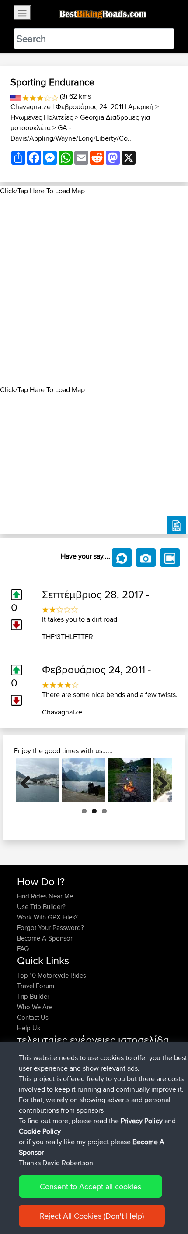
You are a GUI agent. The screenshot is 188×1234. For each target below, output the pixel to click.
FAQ (23, 948)
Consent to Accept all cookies (90, 1186)
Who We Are (34, 1006)
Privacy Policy (142, 1121)
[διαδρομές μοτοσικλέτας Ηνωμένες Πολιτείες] (15, 96)
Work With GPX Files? (47, 917)
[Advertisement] (94, 290)
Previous (29, 779)
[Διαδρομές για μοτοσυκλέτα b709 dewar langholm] (129, 780)
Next (159, 779)
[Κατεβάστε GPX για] (176, 525)
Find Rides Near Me (45, 896)
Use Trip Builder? (41, 906)
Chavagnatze (30, 107)
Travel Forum (35, 985)
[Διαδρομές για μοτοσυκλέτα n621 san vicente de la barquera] (83, 780)
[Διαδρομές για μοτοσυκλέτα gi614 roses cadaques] (37, 780)
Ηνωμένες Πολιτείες (41, 117)
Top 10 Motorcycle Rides (51, 975)
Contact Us (33, 1017)
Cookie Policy (40, 1131)
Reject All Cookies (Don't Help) (92, 1215)
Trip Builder (33, 996)
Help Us (28, 1027)
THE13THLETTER (67, 637)
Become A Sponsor (45, 938)
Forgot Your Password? (50, 927)
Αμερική (140, 107)
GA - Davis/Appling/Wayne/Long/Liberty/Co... (71, 133)
